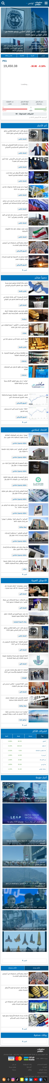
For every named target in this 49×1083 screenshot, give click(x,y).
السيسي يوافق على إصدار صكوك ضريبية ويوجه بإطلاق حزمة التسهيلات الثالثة (15, 562)
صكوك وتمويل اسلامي (19, 443)
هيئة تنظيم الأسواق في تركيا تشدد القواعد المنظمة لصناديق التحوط (17, 174)
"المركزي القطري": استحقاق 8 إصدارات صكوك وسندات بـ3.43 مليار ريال (16, 534)
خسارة (30, 736)
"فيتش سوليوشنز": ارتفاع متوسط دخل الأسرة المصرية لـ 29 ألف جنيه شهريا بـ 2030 (16, 588)
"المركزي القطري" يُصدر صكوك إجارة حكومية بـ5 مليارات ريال (14, 450)
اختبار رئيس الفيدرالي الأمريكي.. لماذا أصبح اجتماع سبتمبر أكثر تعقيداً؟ (15, 160)
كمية (6, 736)
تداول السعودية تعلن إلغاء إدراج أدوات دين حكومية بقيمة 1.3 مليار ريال (15, 464)
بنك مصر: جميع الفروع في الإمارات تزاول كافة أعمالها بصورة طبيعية (16, 615)
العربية (32, 56)
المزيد (25, 270)
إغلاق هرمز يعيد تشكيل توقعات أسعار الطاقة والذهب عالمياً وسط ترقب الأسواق (15, 312)
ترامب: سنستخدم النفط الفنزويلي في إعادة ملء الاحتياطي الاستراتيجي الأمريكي (15, 146)
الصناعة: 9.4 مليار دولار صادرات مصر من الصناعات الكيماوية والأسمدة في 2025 (16, 671)
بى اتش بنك (43, 760)
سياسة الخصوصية (42, 1072)
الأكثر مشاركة (12, 968)
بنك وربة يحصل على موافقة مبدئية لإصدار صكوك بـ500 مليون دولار (15, 548)
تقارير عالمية (22, 291)
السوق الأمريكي (21, 251)
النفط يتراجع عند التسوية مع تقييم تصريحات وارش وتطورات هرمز (15, 258)
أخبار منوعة (41, 777)
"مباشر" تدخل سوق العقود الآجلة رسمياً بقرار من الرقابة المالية (16, 382)
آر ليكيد (44, 746)
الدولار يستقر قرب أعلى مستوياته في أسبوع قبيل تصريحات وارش (16, 1003)
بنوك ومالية (22, 527)
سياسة (24, 319)
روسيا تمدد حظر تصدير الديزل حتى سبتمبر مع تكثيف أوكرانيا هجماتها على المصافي (15, 202)
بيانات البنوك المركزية (20, 622)
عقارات (24, 333)
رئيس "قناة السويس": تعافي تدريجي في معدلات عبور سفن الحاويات (15, 685)
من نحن (14, 1064)
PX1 (4, 61)
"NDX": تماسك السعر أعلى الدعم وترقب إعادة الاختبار (16, 410)
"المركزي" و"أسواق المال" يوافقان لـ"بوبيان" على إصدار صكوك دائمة (14, 520)
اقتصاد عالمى (22, 139)
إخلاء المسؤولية (27, 1064)
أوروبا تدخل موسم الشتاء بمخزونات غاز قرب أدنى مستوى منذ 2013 (15, 188)
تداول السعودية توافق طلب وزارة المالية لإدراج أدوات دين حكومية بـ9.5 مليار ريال (15, 478)
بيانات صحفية (40, 1035)
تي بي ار (43, 755)
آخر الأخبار (42, 125)
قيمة (18, 736)
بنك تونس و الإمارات (41, 750)
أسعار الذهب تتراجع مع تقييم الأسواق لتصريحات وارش (16, 989)
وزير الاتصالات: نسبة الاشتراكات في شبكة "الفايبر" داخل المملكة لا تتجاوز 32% (15, 601)
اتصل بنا (45, 1067)
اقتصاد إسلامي (39, 430)
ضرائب (24, 569)
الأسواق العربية (39, 580)
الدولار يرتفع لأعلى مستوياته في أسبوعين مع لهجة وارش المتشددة (15, 244)
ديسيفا (14, 1070)
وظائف (30, 1070)
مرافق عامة (22, 720)
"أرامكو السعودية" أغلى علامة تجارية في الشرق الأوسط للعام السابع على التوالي (15, 298)
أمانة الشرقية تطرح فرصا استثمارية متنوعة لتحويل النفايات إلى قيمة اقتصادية (15, 657)
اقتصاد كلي (23, 305)
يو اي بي (43, 764)
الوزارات (24, 678)
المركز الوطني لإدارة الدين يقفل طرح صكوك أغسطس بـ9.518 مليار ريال (14, 492)
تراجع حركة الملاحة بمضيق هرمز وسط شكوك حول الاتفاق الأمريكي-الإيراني (16, 284)
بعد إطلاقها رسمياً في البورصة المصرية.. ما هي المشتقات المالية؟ (15, 354)
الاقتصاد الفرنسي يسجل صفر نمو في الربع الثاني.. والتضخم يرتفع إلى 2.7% (15, 216)
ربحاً (42, 736)
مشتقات (24, 361)
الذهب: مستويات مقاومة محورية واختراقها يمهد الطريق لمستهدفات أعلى (15, 396)
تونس (43, 56)
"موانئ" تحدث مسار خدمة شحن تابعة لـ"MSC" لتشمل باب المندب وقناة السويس (15, 713)
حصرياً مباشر (41, 278)
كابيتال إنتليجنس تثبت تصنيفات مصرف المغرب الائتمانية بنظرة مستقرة (16, 699)
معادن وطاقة (8, 56)
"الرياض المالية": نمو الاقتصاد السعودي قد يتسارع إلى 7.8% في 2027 (15, 643)
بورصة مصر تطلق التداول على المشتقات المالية (16, 368)
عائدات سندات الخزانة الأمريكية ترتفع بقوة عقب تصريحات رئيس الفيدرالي (15, 1017)
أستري (44, 741)
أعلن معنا (29, 1067)
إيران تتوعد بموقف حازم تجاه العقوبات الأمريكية (16, 230)
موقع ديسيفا (12, 1067)
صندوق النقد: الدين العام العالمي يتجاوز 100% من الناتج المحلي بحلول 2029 (16, 132)
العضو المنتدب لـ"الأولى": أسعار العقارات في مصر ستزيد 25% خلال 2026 (14, 326)
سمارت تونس (42, 769)
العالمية (22, 56)
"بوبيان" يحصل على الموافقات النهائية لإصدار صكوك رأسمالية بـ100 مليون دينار (16, 436)
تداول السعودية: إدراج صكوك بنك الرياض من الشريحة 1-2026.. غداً (14, 506)
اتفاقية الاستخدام (42, 1064)
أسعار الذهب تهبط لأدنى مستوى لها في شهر (15, 340)
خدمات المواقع (43, 1070)
